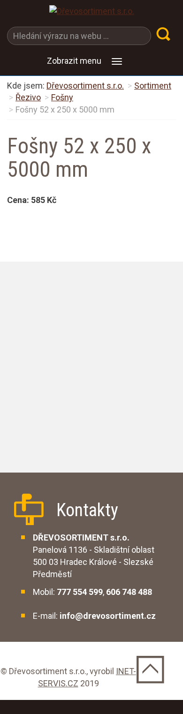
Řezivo (28, 97)
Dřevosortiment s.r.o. (85, 85)
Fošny (62, 97)
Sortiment (152, 85)
